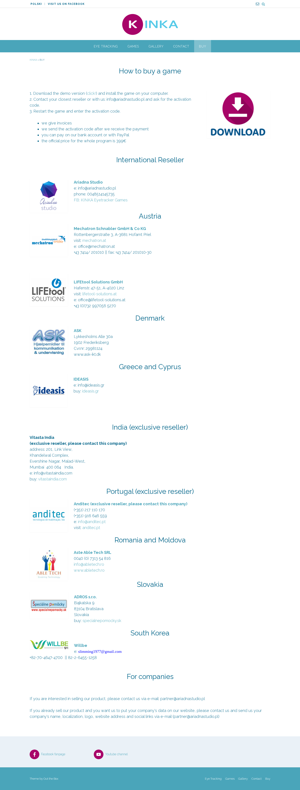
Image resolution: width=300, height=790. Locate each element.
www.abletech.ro (89, 570)
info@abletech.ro (89, 564)
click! (91, 93)
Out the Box (50, 778)
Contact (181, 46)
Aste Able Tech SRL (93, 552)
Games (133, 46)
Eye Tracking (106, 46)
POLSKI (36, 3)
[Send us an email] (257, 3)
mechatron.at (94, 240)
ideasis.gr (90, 391)
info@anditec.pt (92, 521)
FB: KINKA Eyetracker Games (101, 200)
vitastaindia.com (52, 479)
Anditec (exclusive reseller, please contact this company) (130, 504)
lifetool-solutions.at (99, 294)
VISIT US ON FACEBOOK (66, 3)
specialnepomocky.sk (102, 620)
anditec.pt (91, 527)
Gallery (156, 46)
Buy (202, 46)
